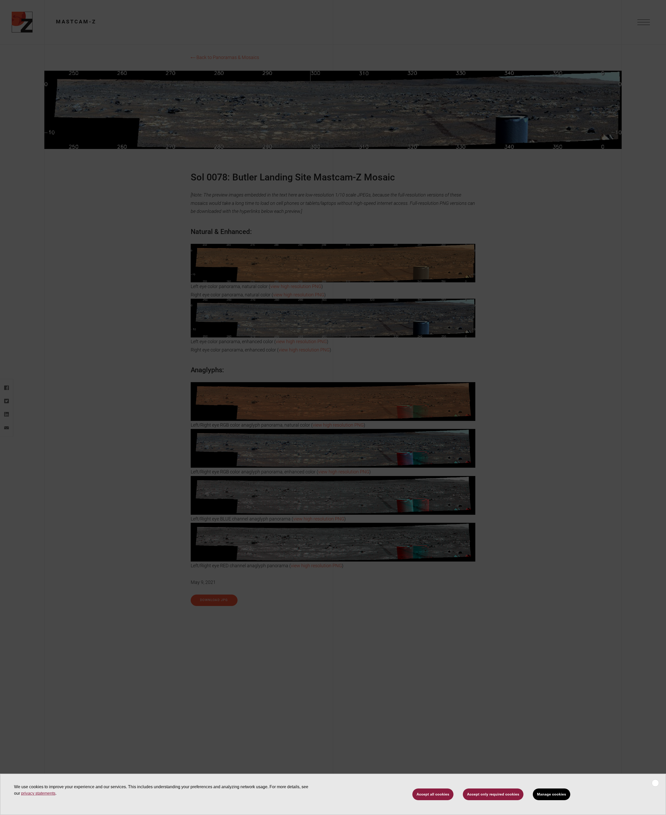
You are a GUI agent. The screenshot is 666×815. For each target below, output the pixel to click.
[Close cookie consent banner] (655, 783)
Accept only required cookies (493, 794)
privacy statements (38, 793)
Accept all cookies (433, 794)
